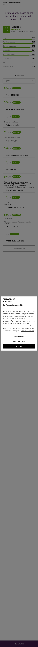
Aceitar (19, 346)
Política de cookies (27, 331)
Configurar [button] (19, 336)
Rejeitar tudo (19, 341)
